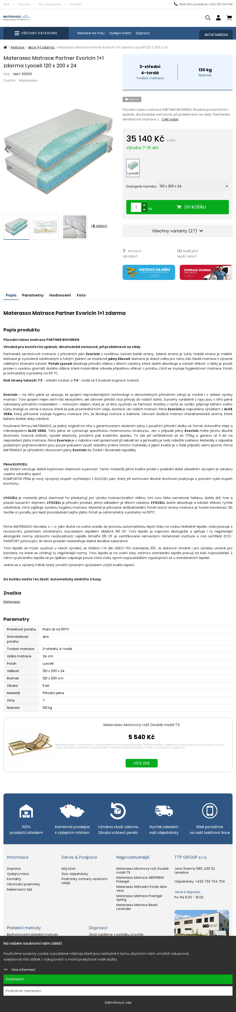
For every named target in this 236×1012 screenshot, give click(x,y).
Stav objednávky (50, 4)
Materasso (28, 80)
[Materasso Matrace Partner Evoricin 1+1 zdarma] (58, 151)
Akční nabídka (216, 34)
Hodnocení (60, 295)
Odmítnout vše (118, 1002)
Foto (81, 295)
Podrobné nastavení (23, 991)
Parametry (33, 295)
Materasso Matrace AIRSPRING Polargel (140, 879)
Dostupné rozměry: (141, 186)
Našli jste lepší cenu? (187, 253)
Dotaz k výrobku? (132, 253)
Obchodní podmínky (23, 884)
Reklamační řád (19, 889)
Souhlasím (15, 979)
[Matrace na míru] (149, 272)
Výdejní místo (120, 33)
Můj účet (69, 868)
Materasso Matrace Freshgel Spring (139, 898)
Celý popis (170, 119)
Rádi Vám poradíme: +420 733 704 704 (206, 4)
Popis (11, 295)
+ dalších (99, 226)
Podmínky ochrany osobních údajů (85, 881)
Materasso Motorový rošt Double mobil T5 (141, 724)
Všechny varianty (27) (175, 231)
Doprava (24, 4)
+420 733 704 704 (210, 881)
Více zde (141, 763)
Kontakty (76, 4)
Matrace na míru (91, 33)
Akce (6, 4)
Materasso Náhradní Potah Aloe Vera (141, 888)
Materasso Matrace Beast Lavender (137, 907)
